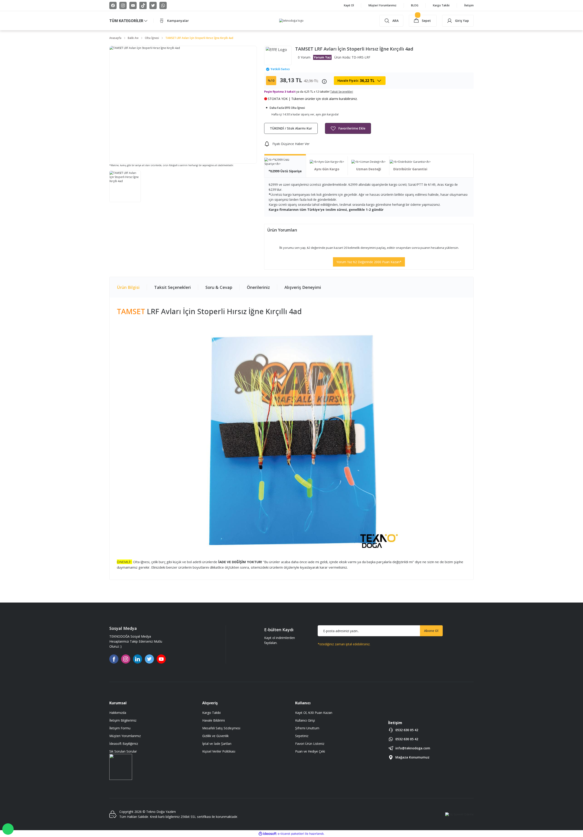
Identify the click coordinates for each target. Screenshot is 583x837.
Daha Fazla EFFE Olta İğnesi (287, 108)
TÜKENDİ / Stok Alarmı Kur (291, 128)
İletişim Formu (119, 728)
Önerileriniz (258, 287)
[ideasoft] (267, 834)
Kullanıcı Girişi (305, 720)
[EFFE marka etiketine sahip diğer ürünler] (278, 55)
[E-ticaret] (291, 834)
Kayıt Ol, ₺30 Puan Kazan (313, 712)
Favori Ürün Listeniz (309, 743)
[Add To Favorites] (348, 128)
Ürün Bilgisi (128, 287)
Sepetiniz (301, 736)
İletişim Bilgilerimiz (122, 720)
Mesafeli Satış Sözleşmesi (221, 728)
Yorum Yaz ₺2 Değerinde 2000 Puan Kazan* (368, 262)
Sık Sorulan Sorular (123, 751)
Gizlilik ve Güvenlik (215, 736)
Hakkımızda (117, 712)
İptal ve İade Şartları (216, 743)
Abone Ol (431, 630)
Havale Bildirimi (213, 720)
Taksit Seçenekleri (172, 287)
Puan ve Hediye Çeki (310, 751)
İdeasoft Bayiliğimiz (123, 743)
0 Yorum (304, 57)
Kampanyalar (178, 20)
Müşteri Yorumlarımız (125, 736)
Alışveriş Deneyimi (302, 287)
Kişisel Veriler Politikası (218, 751)
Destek (8, 829)
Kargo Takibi (211, 712)
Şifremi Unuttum (307, 728)
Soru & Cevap (218, 287)
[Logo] (291, 21)
